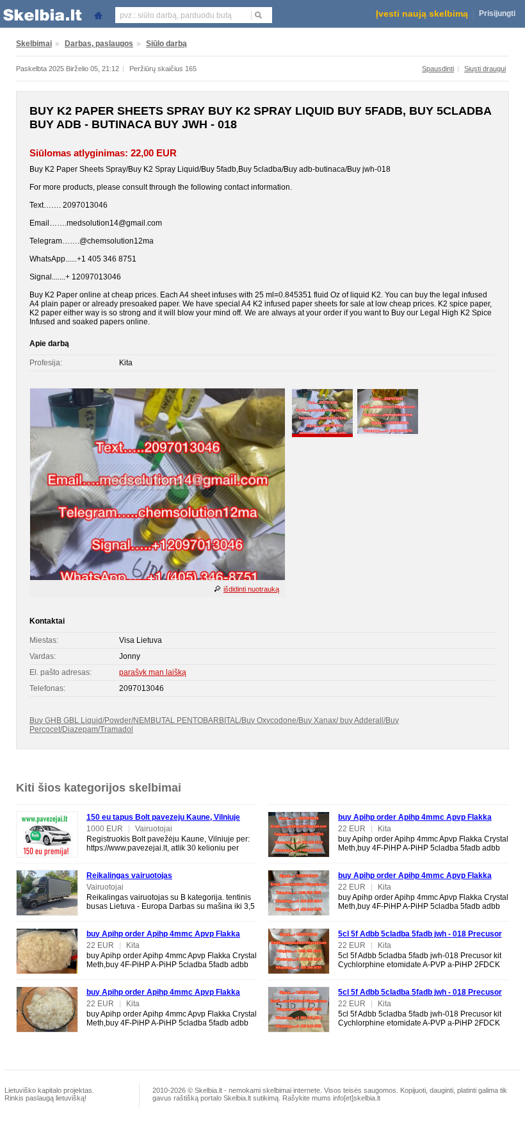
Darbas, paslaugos (99, 43)
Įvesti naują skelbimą (422, 13)
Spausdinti (438, 68)
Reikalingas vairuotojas (129, 875)
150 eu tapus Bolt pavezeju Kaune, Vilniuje (163, 817)
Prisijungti (497, 13)
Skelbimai (34, 43)
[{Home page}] (98, 14)
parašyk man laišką (152, 672)
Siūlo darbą (166, 43)
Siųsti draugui (485, 68)
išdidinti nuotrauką (251, 589)
